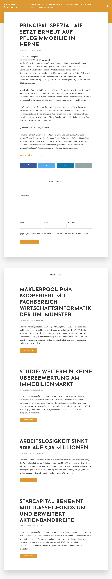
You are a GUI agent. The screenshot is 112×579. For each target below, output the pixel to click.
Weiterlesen (28, 350)
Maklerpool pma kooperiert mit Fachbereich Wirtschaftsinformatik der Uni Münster (55, 302)
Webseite (71, 222)
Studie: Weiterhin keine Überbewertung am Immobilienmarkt (56, 378)
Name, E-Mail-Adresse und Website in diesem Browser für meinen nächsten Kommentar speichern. (54, 234)
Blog (62, 6)
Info (69, 6)
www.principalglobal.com (31, 155)
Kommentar (24, 195)
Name (22, 222)
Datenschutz (99, 6)
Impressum (87, 6)
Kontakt (77, 6)
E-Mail (46, 222)
